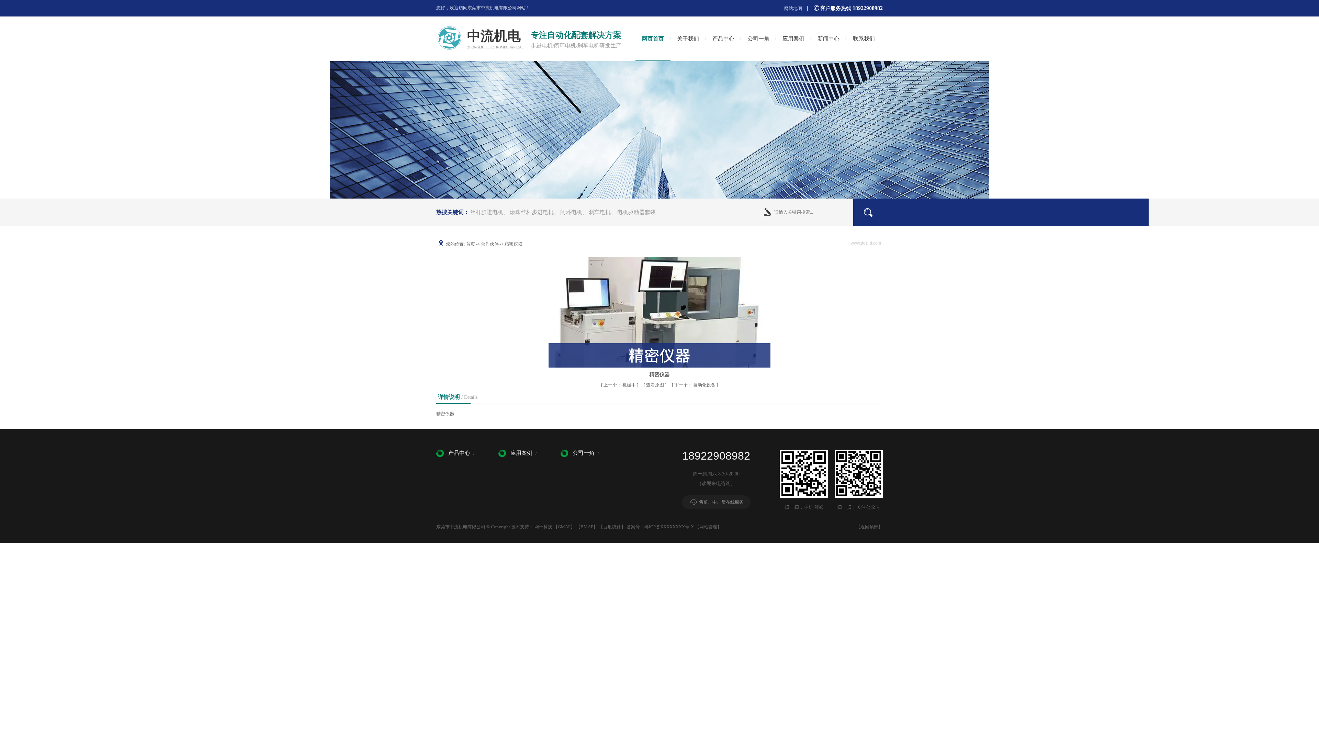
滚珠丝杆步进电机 (532, 212)
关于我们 (688, 39)
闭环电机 (571, 212)
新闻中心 (828, 39)
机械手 (620, 384)
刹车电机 (600, 212)
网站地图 (793, 8)
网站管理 (708, 526)
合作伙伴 (490, 244)
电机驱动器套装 (636, 212)
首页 (470, 244)
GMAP (564, 526)
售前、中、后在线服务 (721, 502)
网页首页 (653, 39)
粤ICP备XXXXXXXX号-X (669, 526)
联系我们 (864, 39)
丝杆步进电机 (486, 212)
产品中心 (723, 39)
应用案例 (793, 39)
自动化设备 (695, 384)
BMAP (586, 526)
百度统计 (612, 526)
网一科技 (543, 526)
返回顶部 (869, 526)
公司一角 (758, 39)
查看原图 (655, 384)
